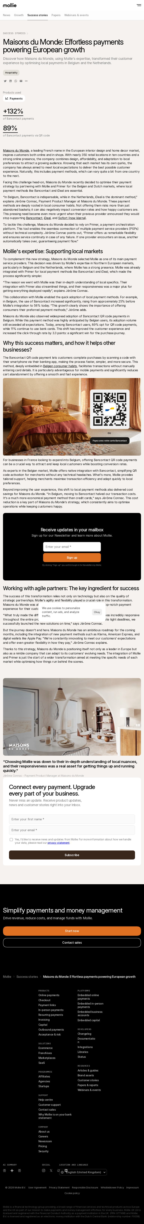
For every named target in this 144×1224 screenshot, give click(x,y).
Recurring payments (50, 1014)
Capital (42, 1024)
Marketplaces (47, 1057)
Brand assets (86, 1075)
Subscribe (72, 855)
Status (82, 1056)
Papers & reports (88, 1085)
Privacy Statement (59, 1187)
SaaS (41, 1062)
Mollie (7, 976)
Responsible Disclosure (85, 1187)
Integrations (85, 1047)
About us (44, 1131)
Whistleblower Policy (112, 1187)
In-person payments (50, 1009)
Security (43, 1151)
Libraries (83, 1051)
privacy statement (59, 842)
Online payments (48, 995)
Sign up (72, 557)
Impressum (132, 1187)
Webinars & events (89, 1089)
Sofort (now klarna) (72, 218)
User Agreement (37, 1187)
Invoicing (44, 1019)
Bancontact (34, 218)
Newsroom (45, 1141)
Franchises (45, 1053)
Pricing (42, 1146)
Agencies (44, 1081)
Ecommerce (45, 1048)
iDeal (47, 218)
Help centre (45, 1099)
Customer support (49, 1104)
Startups (43, 1086)
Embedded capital (89, 1020)
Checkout (44, 1000)
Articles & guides (88, 1070)
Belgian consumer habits (60, 366)
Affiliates (44, 1076)
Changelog (84, 1033)
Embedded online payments (89, 996)
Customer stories (88, 1080)
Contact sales (47, 1109)
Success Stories (14, 33)
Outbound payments (51, 1029)
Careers (43, 1136)
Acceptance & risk (49, 1034)
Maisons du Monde (16, 150)
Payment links (47, 1005)
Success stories (27, 976)
